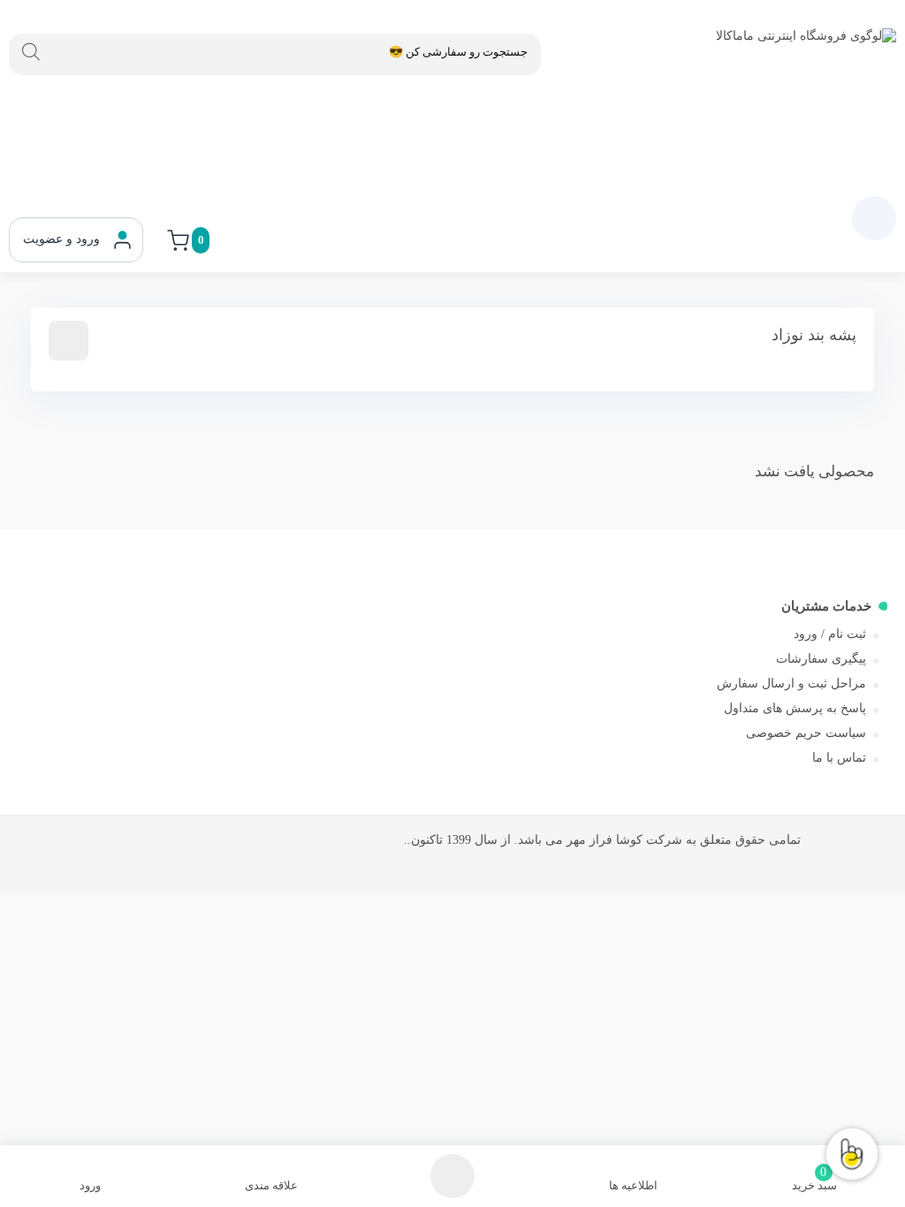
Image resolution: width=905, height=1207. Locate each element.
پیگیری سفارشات (821, 658)
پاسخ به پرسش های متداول (795, 708)
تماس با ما (839, 757)
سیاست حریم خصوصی (806, 733)
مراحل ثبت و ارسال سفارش (791, 683)
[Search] (31, 52)
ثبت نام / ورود (830, 634)
